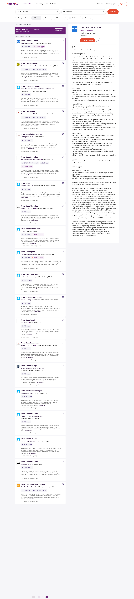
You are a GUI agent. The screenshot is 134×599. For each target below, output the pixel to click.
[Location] (82, 12)
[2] (47, 597)
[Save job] (63, 40)
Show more (24, 55)
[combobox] (37, 12)
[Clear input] (58, 12)
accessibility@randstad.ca (81, 234)
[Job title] (36, 12)
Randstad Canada (78, 188)
